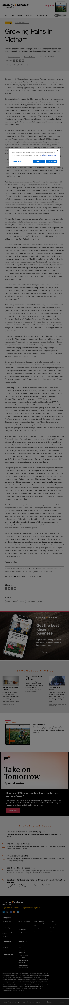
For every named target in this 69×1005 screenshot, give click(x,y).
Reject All (39, 161)
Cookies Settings (17, 161)
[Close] (57, 150)
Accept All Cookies (51, 161)
